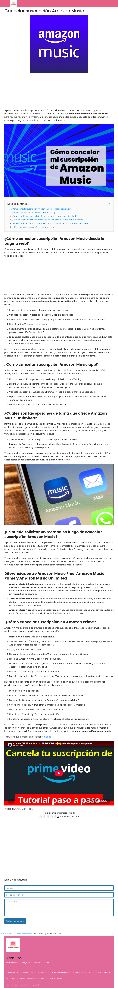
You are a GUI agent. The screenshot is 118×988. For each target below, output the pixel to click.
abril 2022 (37, 963)
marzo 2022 (48, 963)
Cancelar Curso (43, 972)
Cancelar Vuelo (94, 972)
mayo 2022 (26, 963)
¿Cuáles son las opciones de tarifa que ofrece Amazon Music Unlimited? (44, 216)
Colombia (107, 972)
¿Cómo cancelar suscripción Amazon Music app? (34, 212)
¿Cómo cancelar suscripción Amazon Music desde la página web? (41, 209)
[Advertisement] (59, 92)
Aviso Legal (10, 979)
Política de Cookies (35, 979)
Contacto (21, 979)
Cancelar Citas (12, 972)
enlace (47, 736)
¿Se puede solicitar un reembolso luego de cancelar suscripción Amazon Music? (48, 219)
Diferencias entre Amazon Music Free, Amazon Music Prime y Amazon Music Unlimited (50, 223)
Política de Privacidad (53, 979)
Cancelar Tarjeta (79, 972)
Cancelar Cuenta (28, 972)
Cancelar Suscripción (61, 972)
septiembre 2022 (13, 963)
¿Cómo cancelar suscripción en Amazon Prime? (33, 227)
